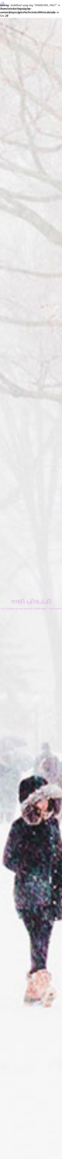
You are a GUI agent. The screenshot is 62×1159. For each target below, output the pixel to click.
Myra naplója (31, 602)
